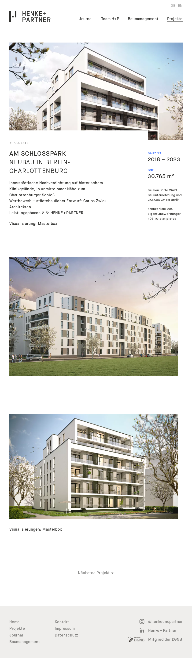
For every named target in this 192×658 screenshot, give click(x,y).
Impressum (65, 628)
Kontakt (62, 622)
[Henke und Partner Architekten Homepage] (30, 16)
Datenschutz (66, 635)
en (180, 6)
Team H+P (110, 19)
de (173, 6)
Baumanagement (143, 19)
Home (14, 622)
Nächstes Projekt (96, 573)
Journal (86, 19)
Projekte (175, 19)
